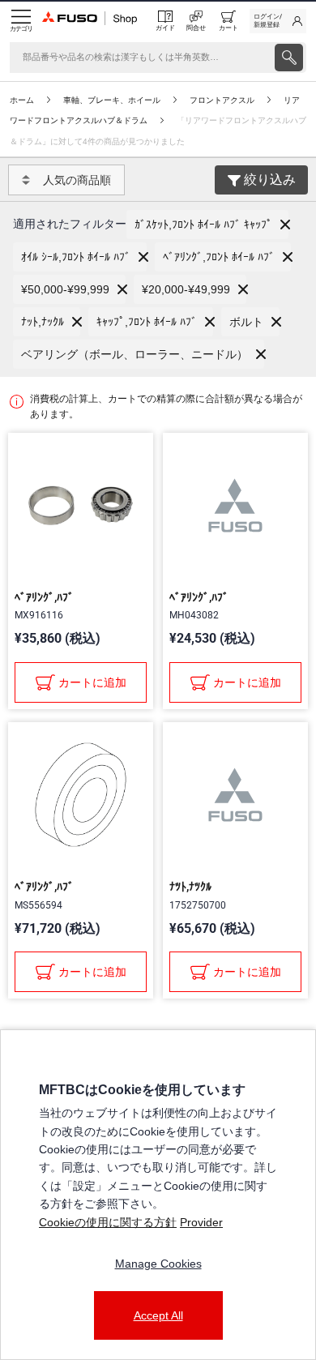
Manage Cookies (158, 1263)
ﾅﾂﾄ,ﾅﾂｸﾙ (190, 886)
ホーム (22, 100)
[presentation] (289, 57)
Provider (201, 1222)
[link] (278, 21)
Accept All (158, 1315)
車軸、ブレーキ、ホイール (111, 100)
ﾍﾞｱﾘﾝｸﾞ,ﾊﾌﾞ (44, 597)
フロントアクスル (222, 100)
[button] (207, 224)
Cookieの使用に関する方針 (108, 1222)
